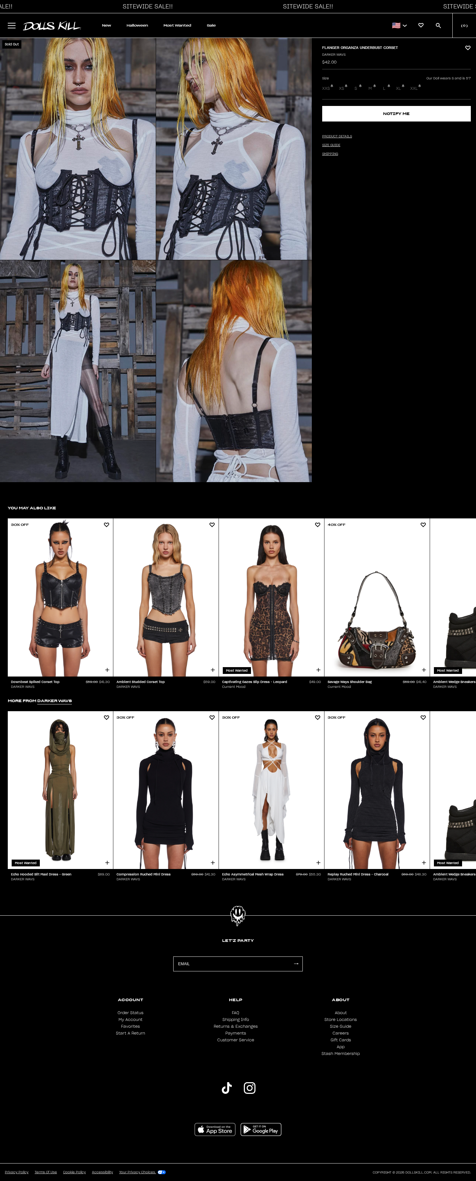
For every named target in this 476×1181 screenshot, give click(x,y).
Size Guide (340, 1026)
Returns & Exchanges (236, 1026)
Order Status (130, 1013)
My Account (130, 1020)
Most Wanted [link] (177, 25)
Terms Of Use (46, 1172)
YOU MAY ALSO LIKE (32, 507)
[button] (146, 6)
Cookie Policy (74, 1172)
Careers (341, 1033)
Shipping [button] (330, 154)
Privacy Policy (16, 1172)
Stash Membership (341, 1054)
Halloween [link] (137, 25)
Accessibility (102, 1172)
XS (341, 88)
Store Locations (340, 1020)
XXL (414, 88)
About (341, 1013)
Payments (235, 1033)
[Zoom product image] (78, 149)
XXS (326, 88)
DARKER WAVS (334, 54)
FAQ (235, 1013)
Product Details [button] (337, 136)
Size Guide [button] (331, 145)
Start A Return (130, 1033)
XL (398, 88)
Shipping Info (235, 1020)
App (341, 1047)
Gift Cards (341, 1040)
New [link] (106, 25)
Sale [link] (211, 25)
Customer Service (235, 1040)
